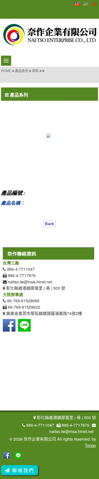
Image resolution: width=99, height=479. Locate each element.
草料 (35, 70)
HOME (6, 70)
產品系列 (21, 70)
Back (49, 223)
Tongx (90, 445)
